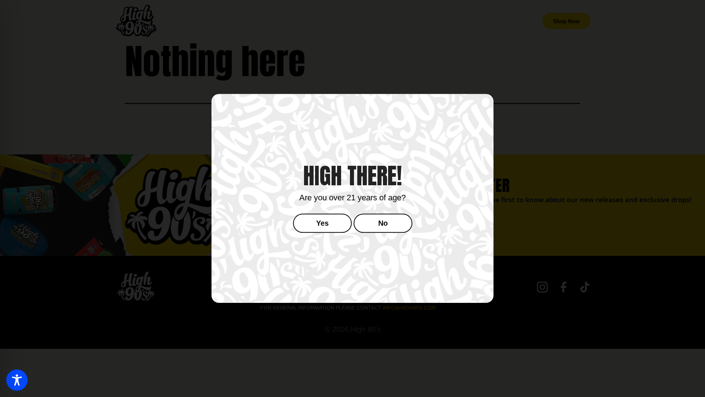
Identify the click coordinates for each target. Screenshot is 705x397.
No (383, 223)
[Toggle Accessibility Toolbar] (17, 380)
